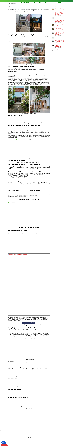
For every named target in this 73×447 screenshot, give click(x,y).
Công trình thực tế (45, 2)
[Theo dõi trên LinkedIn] (56, 0)
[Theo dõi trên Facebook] (50, 0)
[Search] (64, 3)
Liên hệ (22, 4)
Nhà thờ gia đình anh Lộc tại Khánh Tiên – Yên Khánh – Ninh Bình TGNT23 (59, 46)
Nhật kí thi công (53, 2)
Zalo (3, 442)
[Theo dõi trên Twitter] (53, 0)
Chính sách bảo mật (31, 438)
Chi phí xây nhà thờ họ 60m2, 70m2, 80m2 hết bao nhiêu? (60, 21)
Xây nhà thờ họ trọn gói (25, 2)
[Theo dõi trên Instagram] (51, 0)
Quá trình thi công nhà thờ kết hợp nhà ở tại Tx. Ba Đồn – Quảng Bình (59, 33)
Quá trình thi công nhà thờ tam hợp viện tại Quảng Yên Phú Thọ (59, 29)
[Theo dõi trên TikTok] (52, 0)
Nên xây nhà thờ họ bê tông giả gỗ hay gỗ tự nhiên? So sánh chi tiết (59, 13)
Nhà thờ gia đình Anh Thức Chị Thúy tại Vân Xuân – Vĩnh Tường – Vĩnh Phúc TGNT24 (59, 41)
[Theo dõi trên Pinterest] (55, 0)
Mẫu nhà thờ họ (33, 2)
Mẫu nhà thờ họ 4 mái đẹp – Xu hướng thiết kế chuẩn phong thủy (59, 25)
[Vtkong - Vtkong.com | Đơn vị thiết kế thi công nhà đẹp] (14, 3)
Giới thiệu (59, 2)
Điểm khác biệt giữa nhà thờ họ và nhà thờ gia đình (59, 37)
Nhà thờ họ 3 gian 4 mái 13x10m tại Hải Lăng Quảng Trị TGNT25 (60, 9)
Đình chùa (40, 2)
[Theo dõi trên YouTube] (57, 0)
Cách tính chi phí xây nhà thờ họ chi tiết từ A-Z (60, 17)
